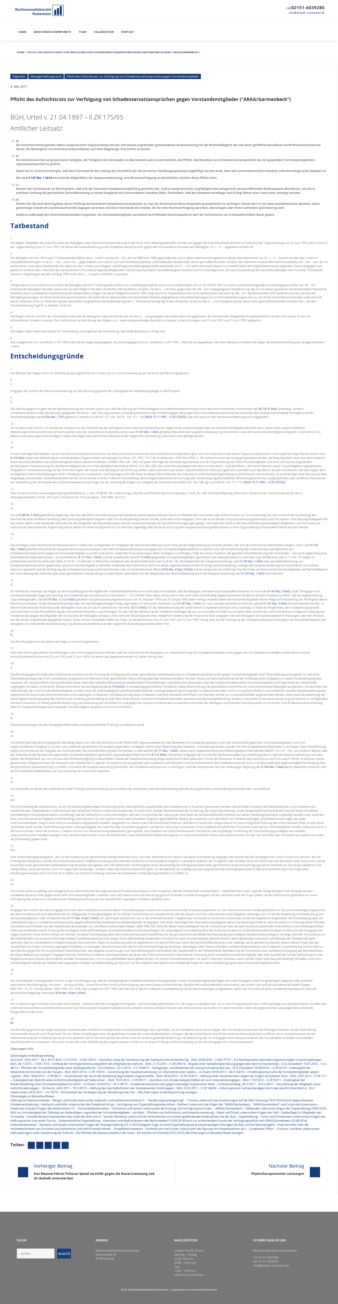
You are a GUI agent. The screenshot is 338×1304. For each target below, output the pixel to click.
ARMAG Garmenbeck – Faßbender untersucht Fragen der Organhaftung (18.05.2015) (270, 1108)
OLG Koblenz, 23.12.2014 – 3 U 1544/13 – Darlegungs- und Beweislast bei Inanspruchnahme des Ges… (165, 1068)
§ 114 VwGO (117, 687)
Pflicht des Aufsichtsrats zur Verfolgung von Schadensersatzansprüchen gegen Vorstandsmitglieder (133, 76)
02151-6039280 (308, 7)
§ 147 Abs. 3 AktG (279, 591)
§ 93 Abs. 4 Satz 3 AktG (177, 569)
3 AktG (71, 599)
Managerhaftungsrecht (46, 76)
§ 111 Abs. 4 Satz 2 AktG (82, 918)
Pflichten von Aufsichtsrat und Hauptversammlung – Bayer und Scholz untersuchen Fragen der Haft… (214, 1112)
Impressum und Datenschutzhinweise (194, 1289)
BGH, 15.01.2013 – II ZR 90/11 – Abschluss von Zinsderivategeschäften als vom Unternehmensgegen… (175, 1080)
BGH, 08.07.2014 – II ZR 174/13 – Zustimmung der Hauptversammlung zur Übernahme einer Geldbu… (131, 1072)
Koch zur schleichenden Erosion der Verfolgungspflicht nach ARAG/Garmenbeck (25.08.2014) (246, 1121)
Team (82, 32)
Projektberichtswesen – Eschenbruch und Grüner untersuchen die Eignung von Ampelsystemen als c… (181, 1129)
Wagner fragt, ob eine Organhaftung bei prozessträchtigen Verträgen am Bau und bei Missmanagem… (208, 1125)
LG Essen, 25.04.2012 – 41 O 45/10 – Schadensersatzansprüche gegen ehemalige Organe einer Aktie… (150, 1084)
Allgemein (19, 76)
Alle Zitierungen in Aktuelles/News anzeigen (214, 1133)
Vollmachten (104, 32)
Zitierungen (21, 1049)
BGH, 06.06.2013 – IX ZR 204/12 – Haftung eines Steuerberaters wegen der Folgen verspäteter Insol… (223, 1076)
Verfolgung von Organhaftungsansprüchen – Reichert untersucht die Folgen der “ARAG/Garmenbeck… (184, 1104)
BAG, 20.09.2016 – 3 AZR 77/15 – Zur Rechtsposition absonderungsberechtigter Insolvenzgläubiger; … (258, 1060)
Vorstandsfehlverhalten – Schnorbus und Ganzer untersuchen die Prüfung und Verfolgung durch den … (146, 1108)
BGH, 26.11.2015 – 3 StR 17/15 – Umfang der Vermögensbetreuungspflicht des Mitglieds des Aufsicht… (77, 1064)
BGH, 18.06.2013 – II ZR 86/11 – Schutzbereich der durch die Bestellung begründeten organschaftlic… (89, 1076)
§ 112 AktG (144, 557)
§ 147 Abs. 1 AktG (40, 178)
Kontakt (127, 32)
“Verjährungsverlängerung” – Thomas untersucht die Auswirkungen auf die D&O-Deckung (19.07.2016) (215, 1100)
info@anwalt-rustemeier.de (307, 13)
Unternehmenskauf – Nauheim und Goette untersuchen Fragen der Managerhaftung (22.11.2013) (75, 1125)
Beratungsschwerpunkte (52, 32)
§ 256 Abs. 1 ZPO (54, 417)
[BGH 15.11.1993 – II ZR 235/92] (165, 417)
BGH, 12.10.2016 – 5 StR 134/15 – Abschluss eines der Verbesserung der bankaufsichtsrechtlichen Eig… (123, 1060)
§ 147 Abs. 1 (52, 599)
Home (22, 32)
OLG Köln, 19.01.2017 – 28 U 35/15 (33, 1060)
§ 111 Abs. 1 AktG (90, 557)
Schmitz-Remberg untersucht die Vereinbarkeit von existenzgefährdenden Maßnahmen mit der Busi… (170, 1116)
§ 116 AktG (17, 458)
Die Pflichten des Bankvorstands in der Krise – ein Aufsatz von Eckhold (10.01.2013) (130, 1133)
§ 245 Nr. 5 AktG (29, 515)
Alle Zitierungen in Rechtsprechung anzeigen (167, 1092)
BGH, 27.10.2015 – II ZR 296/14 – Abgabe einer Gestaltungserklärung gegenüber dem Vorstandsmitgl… (213, 1064)
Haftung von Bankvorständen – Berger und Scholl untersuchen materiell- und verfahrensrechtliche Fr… (78, 1100)
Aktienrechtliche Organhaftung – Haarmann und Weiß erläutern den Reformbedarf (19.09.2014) (122, 1121)
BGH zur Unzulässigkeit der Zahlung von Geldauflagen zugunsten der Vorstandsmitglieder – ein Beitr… (78, 1112)
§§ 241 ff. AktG (268, 409)
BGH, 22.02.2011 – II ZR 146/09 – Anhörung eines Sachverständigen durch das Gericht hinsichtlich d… (242, 1088)
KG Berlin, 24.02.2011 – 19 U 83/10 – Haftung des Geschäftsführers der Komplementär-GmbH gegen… (109, 1088)
